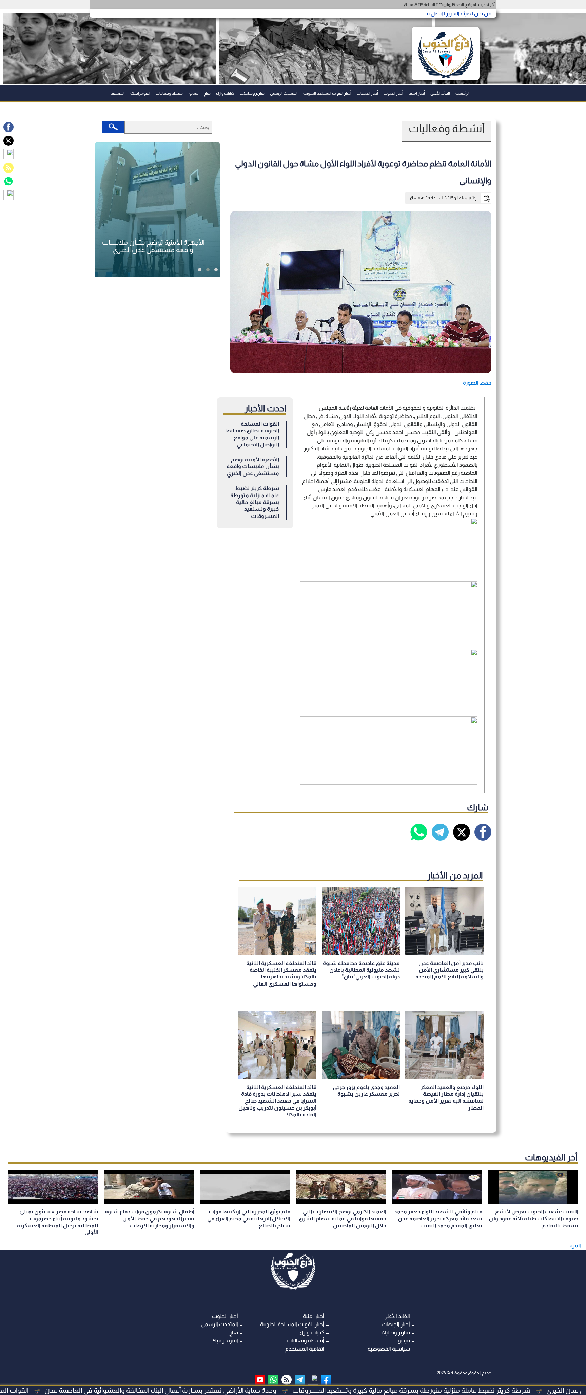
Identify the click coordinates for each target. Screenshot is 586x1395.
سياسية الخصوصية (389, 1349)
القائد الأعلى (440, 93)
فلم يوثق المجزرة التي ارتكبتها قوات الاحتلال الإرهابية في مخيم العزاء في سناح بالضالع (248, 1218)
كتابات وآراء (225, 93)
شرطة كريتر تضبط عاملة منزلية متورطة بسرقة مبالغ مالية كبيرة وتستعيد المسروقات (254, 502)
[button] (216, 269)
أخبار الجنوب (393, 93)
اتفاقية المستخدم (304, 1349)
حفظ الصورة (477, 383)
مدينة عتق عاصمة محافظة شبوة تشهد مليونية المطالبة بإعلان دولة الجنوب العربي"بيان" (361, 970)
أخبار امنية (417, 93)
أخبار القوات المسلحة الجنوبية (327, 93)
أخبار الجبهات (367, 93)
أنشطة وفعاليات (170, 93)
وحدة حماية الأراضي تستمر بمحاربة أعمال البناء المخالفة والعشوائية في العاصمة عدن (230, 1390)
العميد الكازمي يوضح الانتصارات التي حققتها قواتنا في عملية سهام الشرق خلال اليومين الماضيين (342, 1218)
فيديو (194, 93)
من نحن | (481, 13)
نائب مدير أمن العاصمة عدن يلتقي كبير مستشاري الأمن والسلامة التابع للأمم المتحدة (449, 970)
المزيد (574, 1245)
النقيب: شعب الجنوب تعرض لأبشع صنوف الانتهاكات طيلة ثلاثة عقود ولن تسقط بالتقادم (533, 1218)
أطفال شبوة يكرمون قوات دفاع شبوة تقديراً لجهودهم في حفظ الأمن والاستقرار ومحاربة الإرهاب (149, 1218)
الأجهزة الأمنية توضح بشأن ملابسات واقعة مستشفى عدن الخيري (253, 466)
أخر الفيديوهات (551, 1157)
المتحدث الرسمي (284, 93)
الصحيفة (118, 93)
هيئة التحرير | (457, 13)
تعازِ (207, 93)
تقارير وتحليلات (252, 93)
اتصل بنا (434, 13)
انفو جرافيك (140, 93)
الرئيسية (462, 93)
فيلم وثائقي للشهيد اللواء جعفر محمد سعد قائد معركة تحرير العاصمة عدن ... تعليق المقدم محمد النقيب (437, 1218)
